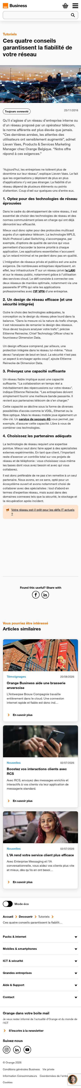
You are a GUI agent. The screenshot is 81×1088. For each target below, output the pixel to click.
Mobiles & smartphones (20, 949)
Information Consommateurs (20, 1076)
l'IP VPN (39, 291)
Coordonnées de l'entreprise (57, 1076)
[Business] (75, 5)
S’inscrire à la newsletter (26, 1030)
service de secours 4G (34, 419)
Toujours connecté (16, 111)
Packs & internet (14, 936)
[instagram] (6, 1049)
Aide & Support (13, 985)
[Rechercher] (73, 15)
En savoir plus (23, 715)
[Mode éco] (8, 904)
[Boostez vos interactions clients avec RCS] (40, 741)
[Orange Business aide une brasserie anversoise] (40, 655)
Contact (8, 997)
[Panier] (65, 5)
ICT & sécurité (13, 961)
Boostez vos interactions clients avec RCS (37, 771)
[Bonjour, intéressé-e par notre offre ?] (72, 1079)
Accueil (8, 916)
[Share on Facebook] (36, 594)
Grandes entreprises (17, 973)
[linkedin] (17, 1049)
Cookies (7, 1082)
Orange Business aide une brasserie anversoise (36, 685)
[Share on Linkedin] (45, 594)
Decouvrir (26, 916)
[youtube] (27, 1049)
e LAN (70, 270)
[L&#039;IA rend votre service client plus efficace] (40, 827)
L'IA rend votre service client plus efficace (40, 855)
